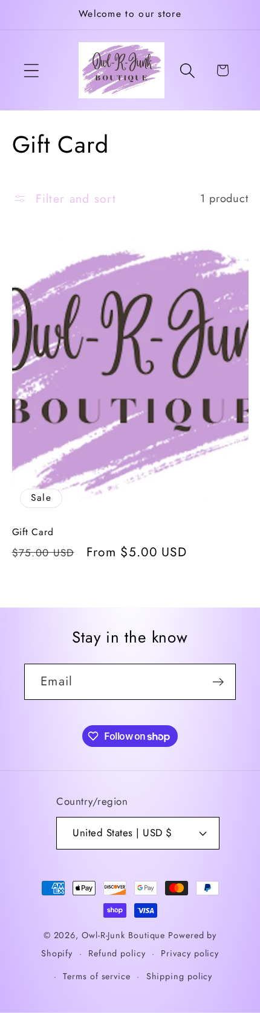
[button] (31, 70)
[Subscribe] (218, 682)
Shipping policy (179, 976)
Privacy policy (190, 953)
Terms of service (97, 976)
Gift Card (33, 532)
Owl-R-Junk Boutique (125, 935)
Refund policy (117, 953)
